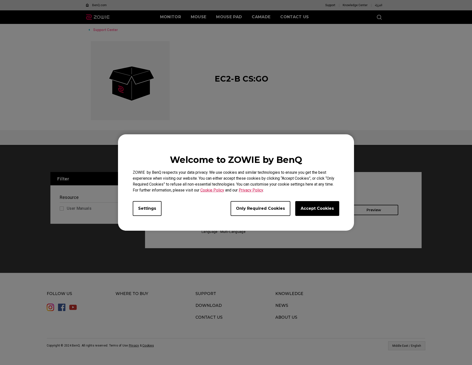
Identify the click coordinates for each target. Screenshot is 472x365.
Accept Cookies (317, 208)
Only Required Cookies (260, 208)
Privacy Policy (251, 190)
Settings (147, 208)
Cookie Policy (212, 190)
